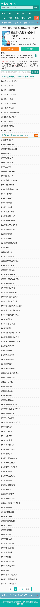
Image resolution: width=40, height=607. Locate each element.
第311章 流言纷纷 (7, 121)
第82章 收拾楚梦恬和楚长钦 (10, 503)
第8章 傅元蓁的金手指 (8, 171)
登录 (36, 18)
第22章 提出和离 (6, 234)
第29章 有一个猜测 (7, 265)
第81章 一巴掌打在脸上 (9, 498)
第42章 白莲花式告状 (8, 323)
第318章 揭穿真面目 (8, 90)
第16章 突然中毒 (6, 207)
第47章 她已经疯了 (7, 346)
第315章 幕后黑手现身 (8, 103)
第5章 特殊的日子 (7, 158)
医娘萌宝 (13, 61)
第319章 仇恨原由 (7, 85)
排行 (23, 18)
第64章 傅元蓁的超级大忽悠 (10, 422)
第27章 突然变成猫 (7, 256)
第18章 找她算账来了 (8, 216)
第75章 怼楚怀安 (6, 471)
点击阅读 (29, 49)
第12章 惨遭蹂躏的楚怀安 (10, 189)
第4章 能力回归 (6, 153)
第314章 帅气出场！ (8, 108)
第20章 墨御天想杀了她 (9, 225)
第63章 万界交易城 (7, 418)
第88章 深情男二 (6, 530)
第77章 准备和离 (6, 480)
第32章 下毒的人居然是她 (10, 279)
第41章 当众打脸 (6, 319)
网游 (36, 13)
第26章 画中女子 (6, 252)
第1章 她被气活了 (7, 140)
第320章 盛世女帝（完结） (28, 44)
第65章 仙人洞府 (6, 427)
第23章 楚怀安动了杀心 (9, 238)
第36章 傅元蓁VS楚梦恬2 (9, 297)
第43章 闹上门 (6, 328)
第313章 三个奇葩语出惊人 (10, 112)
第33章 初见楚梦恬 (7, 283)
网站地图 (20, 604)
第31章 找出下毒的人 (8, 274)
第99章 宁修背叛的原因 (9, 579)
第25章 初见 (5, 247)
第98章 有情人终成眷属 (9, 574)
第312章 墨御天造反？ (8, 117)
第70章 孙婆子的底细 (8, 449)
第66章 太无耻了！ (7, 431)
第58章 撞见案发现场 (8, 395)
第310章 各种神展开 (8, 126)
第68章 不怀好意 (6, 440)
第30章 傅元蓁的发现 (8, 270)
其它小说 (16, 28)
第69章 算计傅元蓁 (7, 445)
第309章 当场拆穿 (7, 130)
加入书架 (10, 49)
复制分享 (35, 72)
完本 (30, 18)
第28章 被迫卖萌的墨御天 (10, 261)
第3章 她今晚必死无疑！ (9, 149)
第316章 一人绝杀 (7, 99)
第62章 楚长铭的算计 (8, 413)
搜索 (36, 7)
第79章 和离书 (6, 489)
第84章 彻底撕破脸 (7, 512)
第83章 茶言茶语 (6, 507)
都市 (23, 13)
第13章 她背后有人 (7, 194)
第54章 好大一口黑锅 (8, 377)
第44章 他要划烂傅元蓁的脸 (10, 332)
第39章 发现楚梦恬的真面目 (10, 310)
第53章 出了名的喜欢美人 (10, 373)
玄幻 (10, 13)
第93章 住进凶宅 (6, 552)
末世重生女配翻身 (8, 66)
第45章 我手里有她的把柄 (10, 337)
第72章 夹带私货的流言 (9, 458)
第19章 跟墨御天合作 (8, 220)
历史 (30, 13)
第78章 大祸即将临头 (8, 485)
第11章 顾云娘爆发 (7, 185)
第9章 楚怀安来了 (7, 176)
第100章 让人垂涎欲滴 (8, 583)
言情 (10, 18)
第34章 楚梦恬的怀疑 (8, 288)
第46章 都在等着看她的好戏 (10, 341)
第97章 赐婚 (5, 570)
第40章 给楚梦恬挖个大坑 (10, 315)
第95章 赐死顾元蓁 (7, 561)
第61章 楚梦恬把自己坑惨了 (10, 409)
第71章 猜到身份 (6, 453)
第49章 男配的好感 (7, 355)
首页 (3, 13)
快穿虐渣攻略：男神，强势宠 (27, 64)
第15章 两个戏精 (6, 202)
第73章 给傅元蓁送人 (8, 462)
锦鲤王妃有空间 (10, 64)
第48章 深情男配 (6, 350)
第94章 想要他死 (6, 557)
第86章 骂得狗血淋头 (8, 521)
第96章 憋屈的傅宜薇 (8, 566)
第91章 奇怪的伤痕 (7, 543)
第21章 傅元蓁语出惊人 (9, 229)
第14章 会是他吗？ (7, 198)
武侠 (17, 13)
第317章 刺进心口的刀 (8, 94)
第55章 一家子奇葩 (7, 382)
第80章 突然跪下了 (7, 494)
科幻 (3, 18)
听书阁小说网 (8, 3)
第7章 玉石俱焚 (6, 167)
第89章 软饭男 (6, 534)
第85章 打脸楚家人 (7, 516)
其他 (17, 18)
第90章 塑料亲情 (6, 539)
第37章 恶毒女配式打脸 (9, 301)
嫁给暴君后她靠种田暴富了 (25, 66)
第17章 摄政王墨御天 (8, 211)
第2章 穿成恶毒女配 (8, 144)
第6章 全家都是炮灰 (8, 162)
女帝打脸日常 (22, 61)
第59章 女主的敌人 (7, 400)
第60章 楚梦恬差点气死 (9, 404)
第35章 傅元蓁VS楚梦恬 (9, 292)
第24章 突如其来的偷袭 (9, 243)
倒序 (36, 135)
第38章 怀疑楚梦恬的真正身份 (11, 306)
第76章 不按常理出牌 (8, 476)
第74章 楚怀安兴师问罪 (9, 467)
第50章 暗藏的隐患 (7, 359)
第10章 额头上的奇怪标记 (10, 180)
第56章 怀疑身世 (6, 386)
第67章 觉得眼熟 (6, 436)
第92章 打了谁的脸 (7, 548)
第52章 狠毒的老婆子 (8, 368)
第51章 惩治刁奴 (6, 364)
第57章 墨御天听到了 (8, 391)
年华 (17, 36)
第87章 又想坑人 (6, 525)
